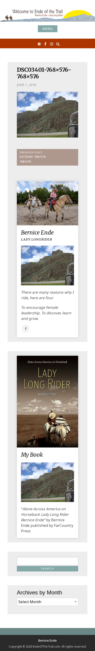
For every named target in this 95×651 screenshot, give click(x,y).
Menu (47, 28)
